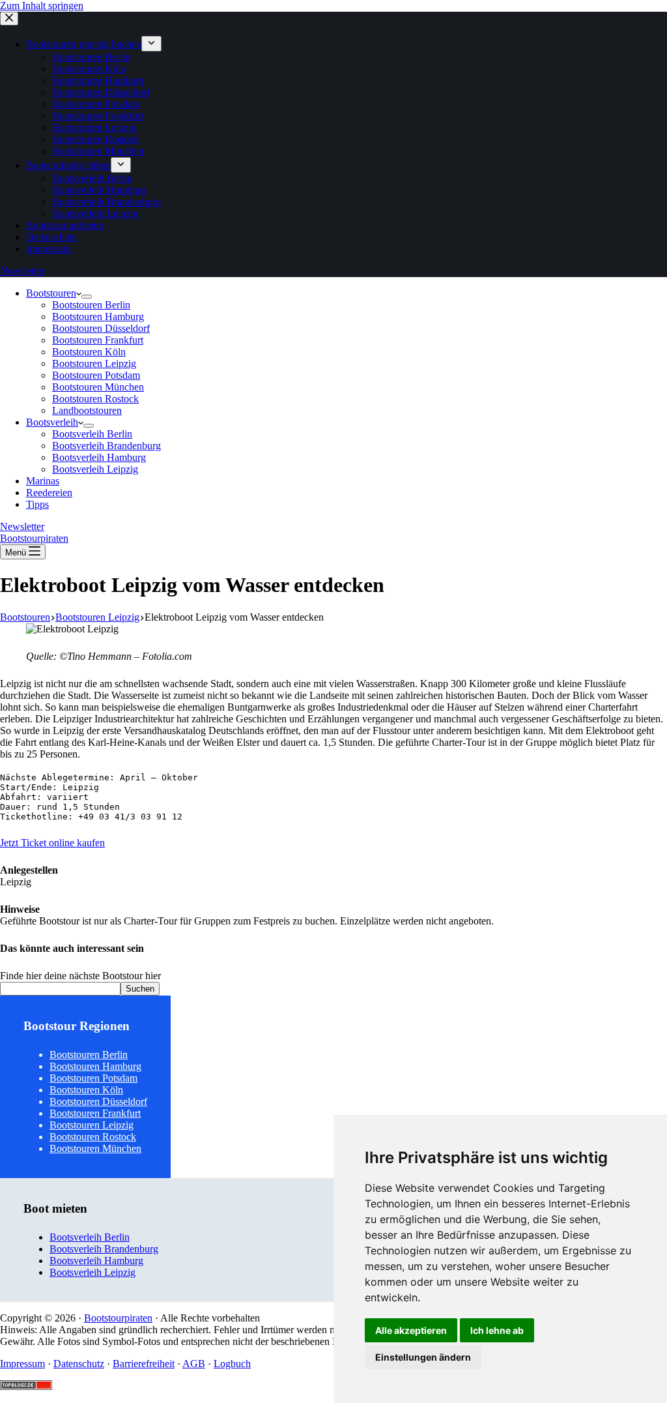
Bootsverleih (52, 422)
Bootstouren (51, 293)
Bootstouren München (98, 386)
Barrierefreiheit (144, 1363)
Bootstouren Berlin (91, 304)
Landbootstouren (87, 410)
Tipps (37, 504)
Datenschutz (78, 1363)
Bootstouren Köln (89, 351)
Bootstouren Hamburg (98, 316)
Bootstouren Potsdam (96, 375)
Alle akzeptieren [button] (411, 1330)
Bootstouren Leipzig (94, 363)
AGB (193, 1363)
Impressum (22, 1363)
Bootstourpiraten (34, 538)
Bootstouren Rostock (95, 398)
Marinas (42, 480)
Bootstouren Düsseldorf (101, 328)
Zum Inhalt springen (41, 5)
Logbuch (232, 1363)
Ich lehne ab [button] (497, 1330)
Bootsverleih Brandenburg (106, 445)
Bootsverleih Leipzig (95, 469)
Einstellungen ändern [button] (423, 1357)
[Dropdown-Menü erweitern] (86, 297)
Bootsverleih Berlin (92, 433)
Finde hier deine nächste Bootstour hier (80, 975)
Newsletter (22, 526)
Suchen (140, 989)
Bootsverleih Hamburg (99, 457)
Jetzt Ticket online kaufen (52, 842)
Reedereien (49, 492)
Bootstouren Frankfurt (97, 340)
